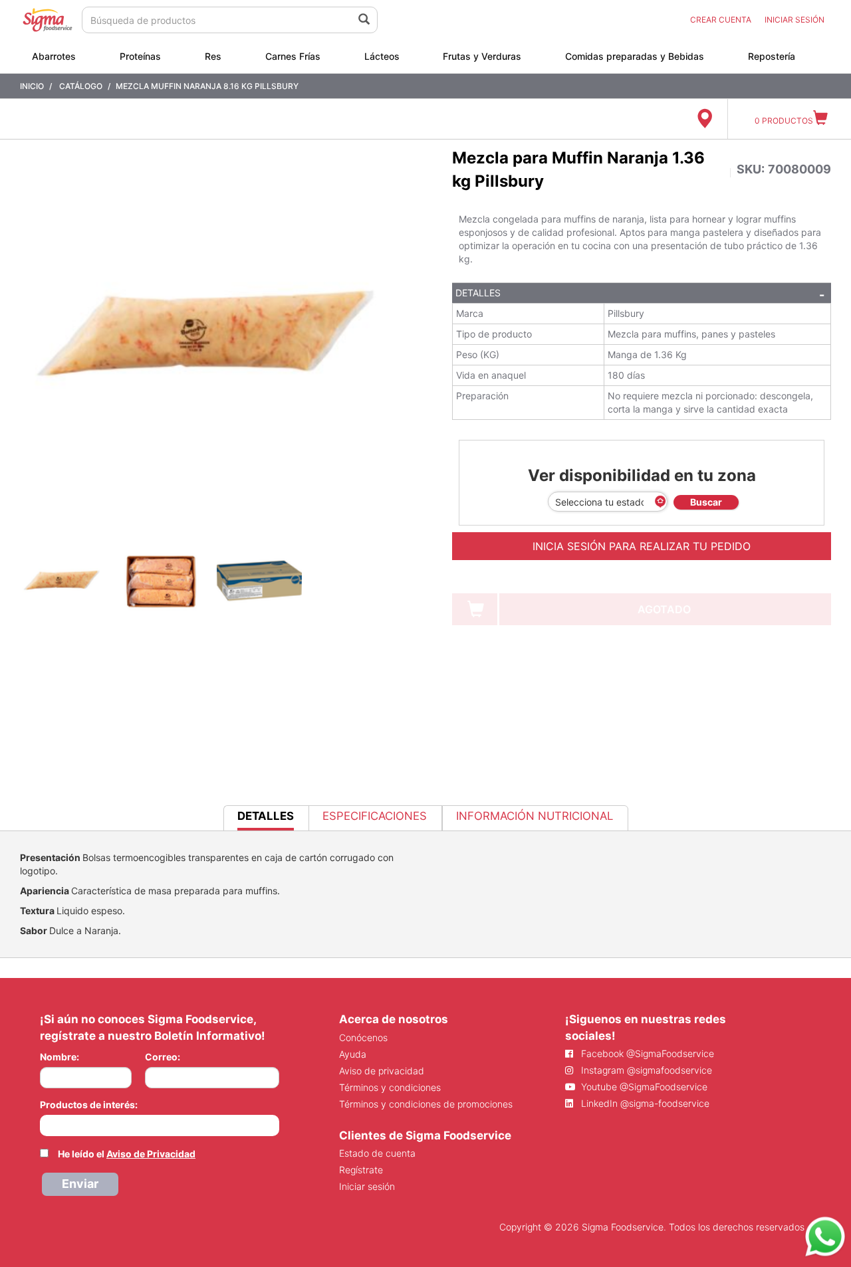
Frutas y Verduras (482, 56)
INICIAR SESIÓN (794, 20)
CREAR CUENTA (720, 20)
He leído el (126, 1153)
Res (213, 56)
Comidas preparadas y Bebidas (634, 56)
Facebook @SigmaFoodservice (646, 1053)
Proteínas (140, 56)
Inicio (32, 86)
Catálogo (80, 86)
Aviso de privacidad (381, 1070)
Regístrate (361, 1169)
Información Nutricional (534, 816)
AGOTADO (664, 609)
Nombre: (59, 1056)
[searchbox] (47, 1124)
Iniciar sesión (367, 1186)
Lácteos (382, 56)
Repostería (771, 56)
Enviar (80, 1184)
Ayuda (352, 1054)
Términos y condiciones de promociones (426, 1104)
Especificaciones (374, 816)
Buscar (706, 502)
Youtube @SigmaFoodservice (642, 1086)
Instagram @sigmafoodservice (645, 1070)
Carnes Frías (292, 56)
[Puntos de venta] (704, 119)
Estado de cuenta (377, 1153)
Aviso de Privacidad (150, 1153)
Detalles (478, 292)
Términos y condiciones (390, 1087)
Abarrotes (54, 56)
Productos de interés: (89, 1104)
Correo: (162, 1056)
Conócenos (363, 1037)
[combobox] (159, 1125)
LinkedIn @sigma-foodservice (643, 1103)
